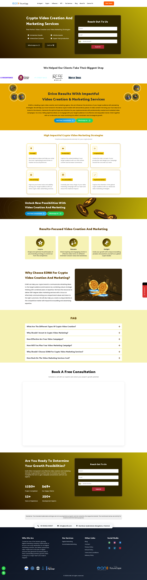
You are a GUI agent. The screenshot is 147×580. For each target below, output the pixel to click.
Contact (87, 544)
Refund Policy (89, 550)
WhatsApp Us (82, 120)
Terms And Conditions (92, 552)
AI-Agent (40, 3)
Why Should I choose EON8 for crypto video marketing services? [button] (55, 351)
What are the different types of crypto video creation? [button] (51, 326)
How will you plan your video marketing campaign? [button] (49, 345)
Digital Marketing (67, 541)
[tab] (73, 326)
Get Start (108, 3)
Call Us (49, 45)
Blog (76, 3)
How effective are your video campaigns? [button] (45, 339)
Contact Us (90, 3)
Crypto (47, 3)
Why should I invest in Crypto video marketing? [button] (47, 332)
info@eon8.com (66, 526)
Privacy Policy (89, 547)
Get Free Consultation (63, 120)
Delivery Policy (89, 555)
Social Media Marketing (69, 544)
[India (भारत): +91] (80, 41)
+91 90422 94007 (46, 526)
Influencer (54, 3)
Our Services (68, 3)
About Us (82, 3)
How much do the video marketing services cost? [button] (48, 358)
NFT (61, 3)
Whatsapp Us (33, 45)
